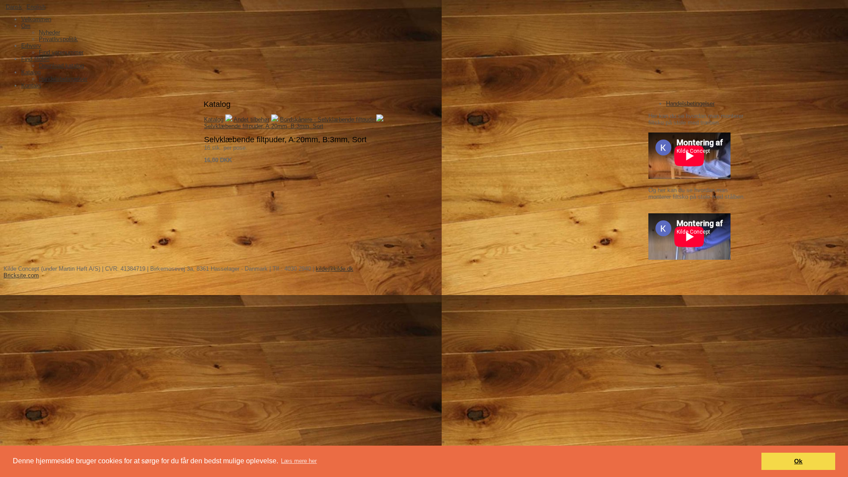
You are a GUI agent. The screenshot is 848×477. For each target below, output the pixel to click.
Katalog (213, 119)
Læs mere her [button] (299, 461)
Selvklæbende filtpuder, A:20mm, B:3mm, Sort (263, 126)
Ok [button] (798, 461)
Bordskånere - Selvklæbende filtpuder (328, 119)
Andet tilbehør (251, 119)
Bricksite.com (21, 275)
